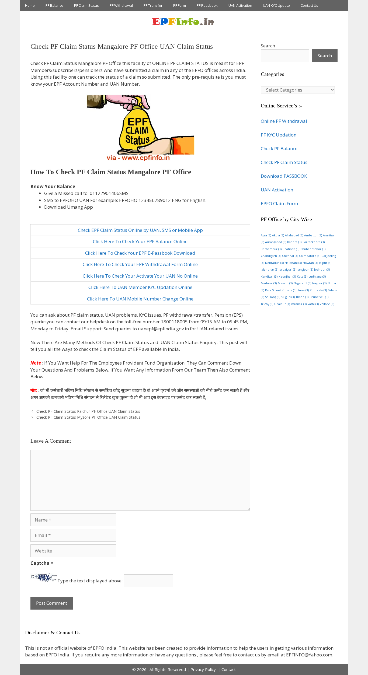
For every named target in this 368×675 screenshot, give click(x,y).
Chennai (290, 256)
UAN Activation (240, 5)
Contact (228, 669)
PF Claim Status (86, 5)
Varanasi (299, 304)
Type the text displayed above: (90, 581)
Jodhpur (322, 269)
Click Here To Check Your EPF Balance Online (140, 241)
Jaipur (325, 263)
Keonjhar (287, 276)
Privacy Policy (203, 669)
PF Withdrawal (121, 5)
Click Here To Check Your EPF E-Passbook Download (140, 253)
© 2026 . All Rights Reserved (159, 669)
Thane (302, 297)
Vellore (327, 304)
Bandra (294, 242)
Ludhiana (317, 276)
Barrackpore (314, 242)
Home (30, 5)
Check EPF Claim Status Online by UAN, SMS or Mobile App (140, 230)
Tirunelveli (319, 297)
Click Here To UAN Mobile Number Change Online (140, 299)
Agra (266, 235)
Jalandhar (269, 269)
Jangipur (305, 269)
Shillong (272, 297)
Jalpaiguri (287, 269)
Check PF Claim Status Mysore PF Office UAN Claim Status (88, 417)
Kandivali (269, 276)
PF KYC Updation (278, 135)
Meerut (285, 283)
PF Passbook (207, 5)
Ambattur (313, 235)
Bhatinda (291, 249)
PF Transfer (153, 5)
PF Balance (54, 5)
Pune (303, 290)
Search (268, 46)
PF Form (179, 5)
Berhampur (271, 249)
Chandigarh (271, 256)
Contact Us (309, 5)
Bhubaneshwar (312, 249)
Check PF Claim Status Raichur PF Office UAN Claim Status (88, 411)
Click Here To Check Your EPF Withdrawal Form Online (140, 264)
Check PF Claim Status (284, 162)
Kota (302, 276)
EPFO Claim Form (279, 203)
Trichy (267, 304)
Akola (278, 235)
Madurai (269, 283)
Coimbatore (309, 256)
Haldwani (293, 263)
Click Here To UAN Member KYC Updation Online (140, 287)
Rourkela (318, 290)
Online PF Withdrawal (284, 121)
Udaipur (282, 304)
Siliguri (288, 297)
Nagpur (319, 283)
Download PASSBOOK (284, 176)
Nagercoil (302, 283)
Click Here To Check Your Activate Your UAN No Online (140, 276)
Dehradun (274, 263)
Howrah (310, 263)
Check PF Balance (279, 148)
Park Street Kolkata (280, 290)
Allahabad (294, 235)
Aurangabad (275, 242)
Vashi (313, 304)
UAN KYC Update (276, 5)
